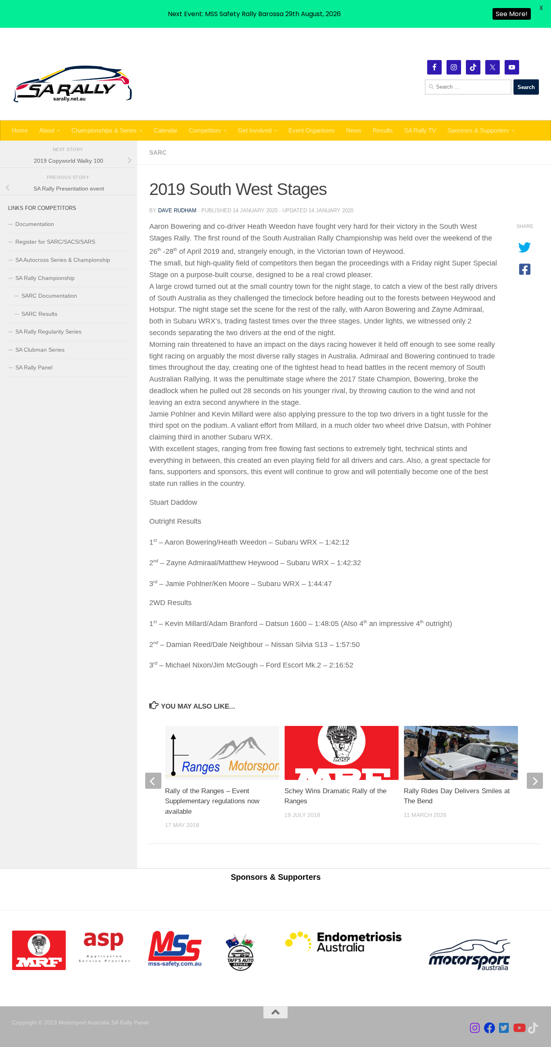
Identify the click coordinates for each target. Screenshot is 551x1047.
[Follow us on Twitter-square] (504, 1028)
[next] (535, 781)
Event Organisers (311, 130)
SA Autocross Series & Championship (62, 260)
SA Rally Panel (33, 367)
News (353, 130)
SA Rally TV (420, 130)
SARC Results (39, 314)
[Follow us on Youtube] (518, 1028)
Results (383, 130)
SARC (158, 152)
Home (20, 130)
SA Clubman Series (40, 349)
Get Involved (254, 130)
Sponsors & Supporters (478, 130)
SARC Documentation (49, 295)
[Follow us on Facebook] (489, 1028)
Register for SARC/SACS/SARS (55, 241)
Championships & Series (104, 130)
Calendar (165, 130)
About (46, 130)
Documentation (34, 224)
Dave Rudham (177, 210)
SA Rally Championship (45, 278)
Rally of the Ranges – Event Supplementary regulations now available (212, 801)
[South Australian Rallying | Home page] (73, 84)
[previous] (153, 781)
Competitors (205, 130)
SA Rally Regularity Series (48, 331)
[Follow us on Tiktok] (533, 1028)
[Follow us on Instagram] (475, 1028)
